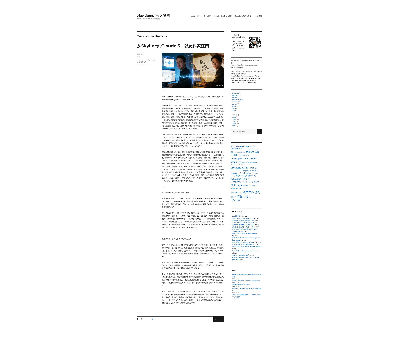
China (233, 152)
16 (152, 319)
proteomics (240, 167)
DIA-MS (252, 152)
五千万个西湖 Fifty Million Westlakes (244, 223)
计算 (233, 197)
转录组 (250, 197)
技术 (236, 185)
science (240, 170)
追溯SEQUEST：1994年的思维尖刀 (243, 218)
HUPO (236, 155)
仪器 (244, 176)
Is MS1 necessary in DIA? (240, 255)
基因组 (249, 182)
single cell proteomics (250, 171)
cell (257, 149)
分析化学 (236, 182)
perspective (252, 162)
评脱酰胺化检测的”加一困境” (241, 285)
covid (239, 152)
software (236, 173)
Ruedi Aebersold (234, 170)
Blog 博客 (207, 16)
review (234, 102)
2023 (234, 121)
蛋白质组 (251, 192)
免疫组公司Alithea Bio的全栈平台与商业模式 (246, 281)
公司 (246, 179)
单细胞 (244, 182)
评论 (233, 108)
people (153, 60)
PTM (253, 168)
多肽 (255, 182)
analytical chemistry (246, 146)
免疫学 (252, 176)
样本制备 (247, 186)
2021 (233, 126)
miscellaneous (237, 100)
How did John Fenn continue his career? (245, 251)
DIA (244, 152)
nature (259, 159)
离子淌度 (253, 188)
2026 (234, 115)
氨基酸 (254, 185)
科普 (138, 62)
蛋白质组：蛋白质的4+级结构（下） (243, 227)
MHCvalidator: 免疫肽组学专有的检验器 (244, 233)
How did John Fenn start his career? (244, 242)
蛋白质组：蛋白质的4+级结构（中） (243, 220)
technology (248, 173)
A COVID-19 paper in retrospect (242, 244)
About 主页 (194, 16)
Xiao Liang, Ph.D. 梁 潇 (153, 15)
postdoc (240, 164)
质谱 (141, 62)
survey (234, 104)
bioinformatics (238, 149)
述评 (138, 57)
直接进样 (248, 188)
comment (235, 93)
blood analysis (250, 149)
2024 (234, 119)
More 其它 (258, 16)
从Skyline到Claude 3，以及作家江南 (173, 45)
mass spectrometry (143, 60)
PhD (233, 165)
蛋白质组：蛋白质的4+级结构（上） (243, 225)
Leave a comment (143, 65)
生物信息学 (236, 189)
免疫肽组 (236, 178)
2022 (234, 124)
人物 (237, 176)
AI (233, 146)
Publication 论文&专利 (223, 16)
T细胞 (256, 173)
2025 (234, 117)
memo (234, 97)
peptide (244, 162)
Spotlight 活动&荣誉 (243, 16)
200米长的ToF (236, 216)
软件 (145, 62)
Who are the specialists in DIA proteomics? (246, 246)
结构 (240, 192)
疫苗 (243, 188)
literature (245, 155)
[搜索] (259, 131)
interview (235, 95)
